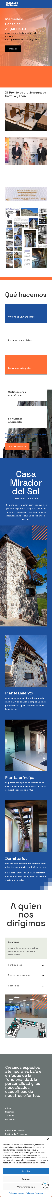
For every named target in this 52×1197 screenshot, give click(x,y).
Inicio (8, 1108)
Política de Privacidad (34, 1193)
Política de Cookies (15, 1130)
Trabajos (13, 49)
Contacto (10, 1119)
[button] (47, 1139)
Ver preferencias (26, 1186)
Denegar (26, 1178)
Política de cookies (16, 1193)
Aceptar (26, 1171)
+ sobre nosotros (17, 446)
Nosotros (9, 1112)
